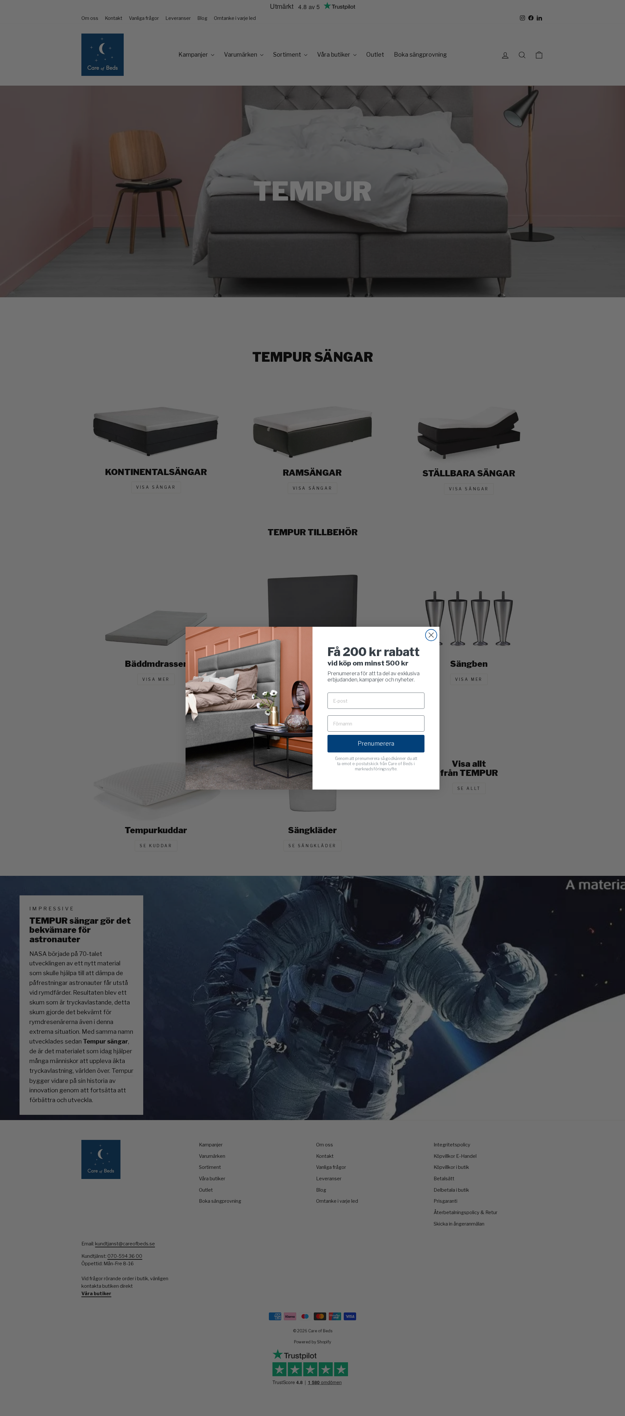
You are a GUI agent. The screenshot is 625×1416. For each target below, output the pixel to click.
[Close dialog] (431, 635)
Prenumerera (376, 743)
